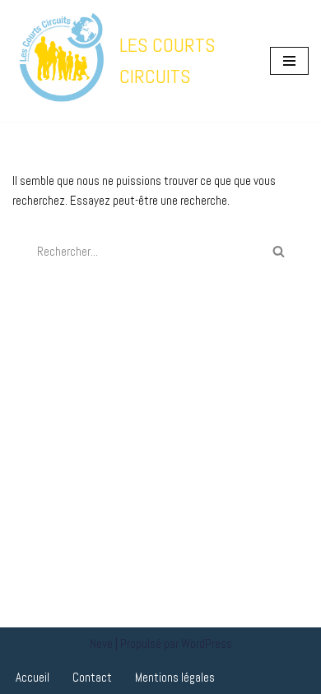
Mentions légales (175, 677)
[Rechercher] (279, 251)
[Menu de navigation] (289, 61)
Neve (101, 643)
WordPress (206, 643)
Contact (92, 677)
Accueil (32, 677)
